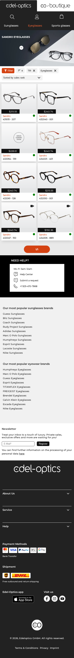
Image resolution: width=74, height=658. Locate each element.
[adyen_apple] (33, 550)
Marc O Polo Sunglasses (17, 335)
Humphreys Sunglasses (17, 339)
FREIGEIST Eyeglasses (16, 391)
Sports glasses (61, 25)
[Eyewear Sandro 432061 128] (18, 175)
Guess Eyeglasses (13, 378)
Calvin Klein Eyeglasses (17, 399)
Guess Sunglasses (14, 313)
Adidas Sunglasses (14, 331)
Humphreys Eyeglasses (17, 369)
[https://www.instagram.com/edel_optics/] (55, 599)
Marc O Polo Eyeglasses (17, 373)
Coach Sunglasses (14, 322)
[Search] (12, 16)
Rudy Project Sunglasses (17, 326)
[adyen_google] (42, 550)
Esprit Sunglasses (13, 344)
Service (7, 509)
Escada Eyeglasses (14, 404)
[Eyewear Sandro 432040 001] (55, 96)
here (21, 453)
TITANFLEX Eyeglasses (16, 386)
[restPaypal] (23, 550)
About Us (9, 493)
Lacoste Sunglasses (14, 348)
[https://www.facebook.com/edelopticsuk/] (47, 599)
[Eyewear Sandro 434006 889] (55, 215)
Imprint (54, 647)
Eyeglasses (35, 25)
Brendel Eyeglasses (14, 395)
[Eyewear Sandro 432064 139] (18, 136)
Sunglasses (11, 25)
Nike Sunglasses (13, 352)
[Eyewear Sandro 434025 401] (55, 136)
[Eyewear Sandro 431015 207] (18, 96)
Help (6, 526)
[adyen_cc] (5, 550)
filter (10, 70)
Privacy (44, 647)
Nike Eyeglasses (12, 408)
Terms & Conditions (26, 647)
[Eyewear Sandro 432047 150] (18, 215)
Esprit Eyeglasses (13, 382)
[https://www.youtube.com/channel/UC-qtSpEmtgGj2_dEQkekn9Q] (62, 599)
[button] (18, 5)
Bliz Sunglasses (12, 318)
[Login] (37, 16)
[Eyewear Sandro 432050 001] (55, 175)
